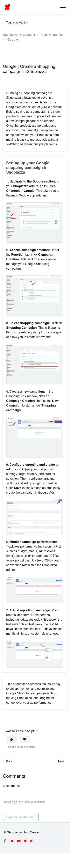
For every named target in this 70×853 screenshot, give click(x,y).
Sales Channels (51, 34)
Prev (9, 761)
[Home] (7, 7)
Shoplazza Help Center (19, 34)
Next (61, 761)
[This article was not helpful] (25, 739)
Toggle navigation (17, 22)
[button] (62, 7)
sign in (16, 802)
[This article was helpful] (12, 739)
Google (12, 39)
